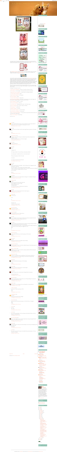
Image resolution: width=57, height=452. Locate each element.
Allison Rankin (13, 207)
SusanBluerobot (13, 294)
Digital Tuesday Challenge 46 (15, 95)
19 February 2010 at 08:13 (15, 161)
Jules (12, 146)
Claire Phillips (13, 212)
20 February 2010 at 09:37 (16, 252)
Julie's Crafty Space (25, 3)
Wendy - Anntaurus (14, 248)
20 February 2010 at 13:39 (16, 257)
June (41, 415)
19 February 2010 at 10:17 (15, 187)
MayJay (12, 323)
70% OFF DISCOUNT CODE (42, 370)
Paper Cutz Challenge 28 (14, 114)
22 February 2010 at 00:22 (16, 304)
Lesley (12, 175)
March (41, 417)
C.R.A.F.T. (30, 62)
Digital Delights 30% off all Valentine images (43, 430)
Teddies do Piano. (21, 73)
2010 (40, 409)
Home (10, 12)
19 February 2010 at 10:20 (15, 192)
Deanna (12, 306)
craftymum (12, 180)
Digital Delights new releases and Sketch (43, 423)
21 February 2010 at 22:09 (16, 297)
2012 (40, 408)
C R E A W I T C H (41, 367)
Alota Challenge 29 (13, 101)
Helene (12, 238)
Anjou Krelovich (13, 254)
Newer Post (11, 353)
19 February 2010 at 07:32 (16, 144)
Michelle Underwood (30, 451)
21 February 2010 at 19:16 (15, 285)
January (41, 437)
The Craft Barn (41, 369)
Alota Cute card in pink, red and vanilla (43, 426)
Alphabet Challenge (13, 108)
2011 (40, 408)
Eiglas (12, 222)
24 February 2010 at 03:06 (16, 321)
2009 (40, 438)
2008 (40, 439)
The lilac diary (41, 374)
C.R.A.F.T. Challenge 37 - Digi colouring (43, 429)
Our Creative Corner (14, 104)
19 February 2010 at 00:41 (15, 140)
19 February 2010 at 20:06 (16, 214)
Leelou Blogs (21, 451)
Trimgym (12, 194)
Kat (11, 128)
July (40, 414)
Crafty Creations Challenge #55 (15, 89)
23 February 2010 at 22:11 (15, 315)
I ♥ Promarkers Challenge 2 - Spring (43, 425)
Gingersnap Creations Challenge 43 (16, 92)
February (41, 418)
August (41, 413)
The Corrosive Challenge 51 (14, 102)
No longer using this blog (42, 355)
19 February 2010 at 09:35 (16, 178)
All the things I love (42, 361)
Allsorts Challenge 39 (14, 105)
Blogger (44, 23)
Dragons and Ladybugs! (42, 361)
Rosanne (12, 266)
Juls (11, 189)
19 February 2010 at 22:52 (16, 220)
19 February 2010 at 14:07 (15, 205)
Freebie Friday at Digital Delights (43, 428)
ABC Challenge (13, 90)
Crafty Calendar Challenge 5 (15, 109)
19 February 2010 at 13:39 (15, 200)
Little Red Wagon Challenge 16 (14, 93)
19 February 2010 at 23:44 (15, 236)
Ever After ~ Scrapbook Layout (42, 376)
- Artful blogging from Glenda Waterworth (42, 352)
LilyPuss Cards (13, 287)
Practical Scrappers (13, 96)
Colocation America (41, 451)
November (41, 410)
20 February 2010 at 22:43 (16, 268)
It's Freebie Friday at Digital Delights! (43, 420)
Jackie (12, 329)
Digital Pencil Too (41, 363)
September (41, 412)
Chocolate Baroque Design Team (42, 357)
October (41, 411)
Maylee (12, 259)
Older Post (35, 353)
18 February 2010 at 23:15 (15, 133)
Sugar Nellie (41, 381)
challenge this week (14, 71)
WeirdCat (12, 283)
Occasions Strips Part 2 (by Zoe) (43, 359)
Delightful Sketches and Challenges (43, 436)
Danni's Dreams (41, 354)
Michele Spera (13, 232)
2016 (40, 407)
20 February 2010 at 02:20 (16, 246)
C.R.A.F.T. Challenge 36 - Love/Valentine (43, 435)
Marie (12, 142)
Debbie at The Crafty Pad (20, 72)
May (40, 416)
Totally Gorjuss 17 (13, 107)
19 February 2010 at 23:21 (15, 230)
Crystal (12, 312)
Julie (43, 386)
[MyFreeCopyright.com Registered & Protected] (42, 403)
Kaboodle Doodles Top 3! (41, 134)
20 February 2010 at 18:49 (16, 264)
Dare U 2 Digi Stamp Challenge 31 (15, 112)
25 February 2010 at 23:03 (16, 327)
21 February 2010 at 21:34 (15, 292)
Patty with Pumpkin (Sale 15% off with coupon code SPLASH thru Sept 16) (42, 365)
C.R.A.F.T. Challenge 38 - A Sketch (43, 422)
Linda (12, 122)
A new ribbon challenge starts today (42, 379)
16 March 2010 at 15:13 (15, 333)
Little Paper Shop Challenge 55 (15, 99)
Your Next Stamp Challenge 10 (15, 97)
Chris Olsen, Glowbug (14, 317)
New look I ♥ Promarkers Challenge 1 (43, 432)
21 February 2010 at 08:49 (16, 275)
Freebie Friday (42, 419)
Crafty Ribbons (41, 378)
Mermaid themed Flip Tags (42, 368)
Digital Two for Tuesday (31, 78)
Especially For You (41, 372)
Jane (12, 216)
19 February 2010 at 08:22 (16, 173)
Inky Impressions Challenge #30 (15, 111)
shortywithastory (13, 135)
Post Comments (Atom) (16, 355)
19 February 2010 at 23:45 (15, 241)
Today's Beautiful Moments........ (42, 433)
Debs (12, 163)
